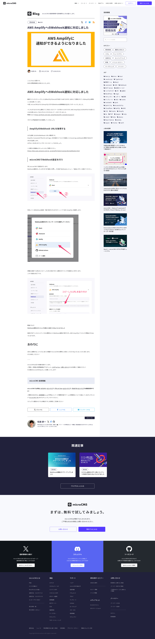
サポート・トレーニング (55, 620)
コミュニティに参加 (78, 565)
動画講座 (72, 613)
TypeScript (119, 79)
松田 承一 (41, 421)
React (117, 82)
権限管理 (51, 610)
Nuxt (121, 76)
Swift (122, 123)
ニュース (38, 628)
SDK (116, 85)
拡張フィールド (120, 88)
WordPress (108, 94)
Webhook (123, 85)
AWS (41, 22)
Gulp (125, 114)
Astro (114, 76)
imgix (117, 94)
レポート (117, 97)
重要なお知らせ (119, 50)
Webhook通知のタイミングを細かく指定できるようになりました (46, 328)
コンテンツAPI (53, 589)
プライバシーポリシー (73, 628)
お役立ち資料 (93, 583)
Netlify (117, 108)
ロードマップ (73, 606)
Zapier (107, 123)
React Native (109, 120)
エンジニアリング (120, 58)
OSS (106, 111)
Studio (113, 111)
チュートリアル (117, 54)
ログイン (113, 613)
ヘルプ (71, 583)
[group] (62, 465)
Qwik (116, 102)
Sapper (118, 114)
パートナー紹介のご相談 (117, 586)
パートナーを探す (115, 606)
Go (106, 114)
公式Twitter (56, 367)
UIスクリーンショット (95, 608)
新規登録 (113, 616)
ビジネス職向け (33, 586)
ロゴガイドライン (94, 605)
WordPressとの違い (34, 589)
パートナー (121, 66)
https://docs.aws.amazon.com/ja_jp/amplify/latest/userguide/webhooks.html (53, 151)
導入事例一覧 (32, 606)
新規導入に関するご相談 (117, 583)
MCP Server (109, 88)
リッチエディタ (109, 91)
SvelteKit (108, 102)
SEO (117, 100)
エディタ (51, 583)
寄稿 (106, 62)
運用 (124, 97)
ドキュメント (73, 593)
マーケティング (109, 66)
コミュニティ (73, 617)
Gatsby (119, 120)
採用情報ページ (43, 395)
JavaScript (108, 79)
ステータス (73, 610)
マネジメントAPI (53, 593)
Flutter (115, 123)
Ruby (114, 117)
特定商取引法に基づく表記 (51, 628)
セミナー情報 (93, 589)
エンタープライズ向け (34, 600)
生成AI (124, 91)
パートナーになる (115, 603)
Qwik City (108, 105)
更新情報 (32, 22)
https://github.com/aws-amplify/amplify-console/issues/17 (54, 115)
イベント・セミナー (117, 62)
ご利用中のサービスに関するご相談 (118, 590)
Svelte (123, 100)
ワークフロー (52, 613)
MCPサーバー (53, 603)
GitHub (72, 603)
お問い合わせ (65, 367)
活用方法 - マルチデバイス (36, 596)
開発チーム (108, 82)
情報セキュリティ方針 (86, 628)
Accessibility (119, 105)
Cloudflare (108, 108)
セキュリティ (108, 97)
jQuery (121, 117)
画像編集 (51, 600)
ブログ (71, 596)
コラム (107, 54)
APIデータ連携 (53, 596)
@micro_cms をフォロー (26, 565)
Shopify (121, 111)
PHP (111, 114)
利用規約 (62, 628)
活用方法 (108, 58)
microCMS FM (33, 397)
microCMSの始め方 (75, 586)
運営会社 (31, 628)
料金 (30, 583)
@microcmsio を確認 (129, 565)
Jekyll (107, 117)
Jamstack (108, 85)
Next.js (107, 76)
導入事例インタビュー (34, 610)
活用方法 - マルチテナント (36, 593)
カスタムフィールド (54, 586)
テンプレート (109, 100)
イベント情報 (93, 593)
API (117, 91)
